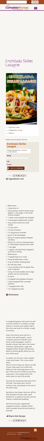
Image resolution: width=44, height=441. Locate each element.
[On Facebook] (16, 175)
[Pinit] (18, 175)
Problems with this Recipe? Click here (16, 139)
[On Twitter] (21, 175)
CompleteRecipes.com (23, 432)
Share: (10, 175)
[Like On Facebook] (14, 175)
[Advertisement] (22, 35)
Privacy (19, 434)
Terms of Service (11, 434)
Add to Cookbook (17, 168)
